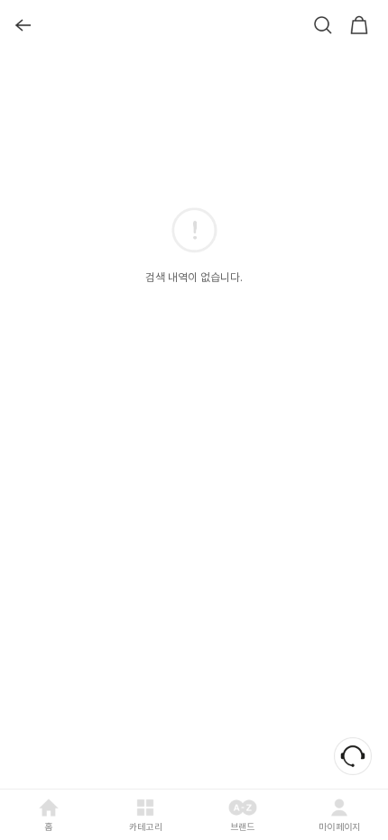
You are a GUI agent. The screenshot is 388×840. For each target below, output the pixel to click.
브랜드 (242, 827)
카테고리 (145, 827)
